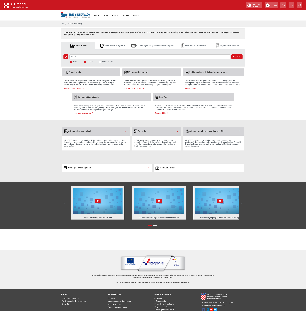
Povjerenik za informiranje (164, 307)
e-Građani (158, 298)
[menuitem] (101, 15)
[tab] (78, 46)
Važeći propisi (108, 62)
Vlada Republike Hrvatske (164, 310)
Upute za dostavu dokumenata (119, 301)
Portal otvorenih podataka (164, 304)
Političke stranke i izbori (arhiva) (74, 301)
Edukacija (111, 298)
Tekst (75, 62)
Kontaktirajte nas (114, 304)
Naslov (90, 62)
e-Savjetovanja (160, 301)
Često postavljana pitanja (117, 307)
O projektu (66, 304)
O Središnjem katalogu (70, 298)
